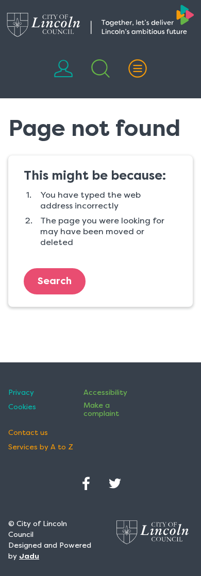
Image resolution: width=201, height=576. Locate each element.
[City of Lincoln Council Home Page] (100, 21)
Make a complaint (101, 409)
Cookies (22, 407)
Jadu (29, 556)
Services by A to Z (40, 447)
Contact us (28, 433)
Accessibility (105, 392)
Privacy (21, 392)
